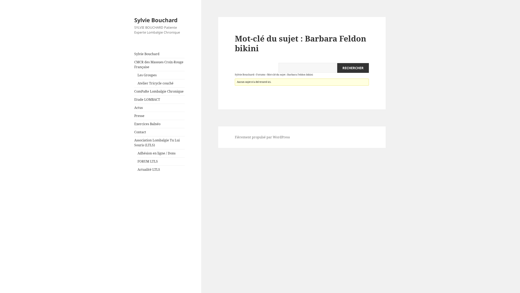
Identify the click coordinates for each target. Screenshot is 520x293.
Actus (138, 107)
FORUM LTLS (148, 161)
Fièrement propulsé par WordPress (262, 137)
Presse (139, 116)
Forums (260, 74)
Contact (140, 132)
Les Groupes (147, 75)
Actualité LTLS (149, 169)
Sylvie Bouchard (156, 20)
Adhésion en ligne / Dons (157, 153)
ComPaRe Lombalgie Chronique (159, 91)
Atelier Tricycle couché (155, 83)
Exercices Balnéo (147, 124)
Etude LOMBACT (147, 99)
